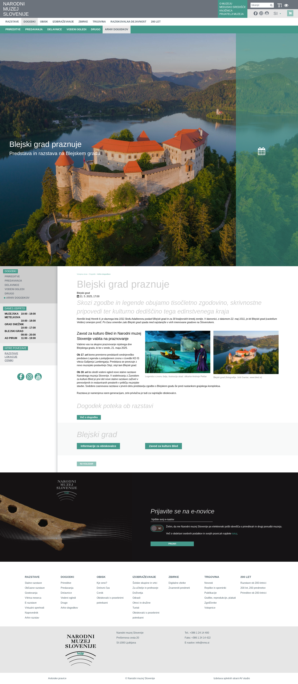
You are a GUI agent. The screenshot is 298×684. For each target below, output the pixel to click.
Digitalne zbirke (177, 583)
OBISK (101, 576)
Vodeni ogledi (68, 597)
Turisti (136, 607)
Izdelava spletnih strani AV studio (232, 678)
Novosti (208, 583)
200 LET (245, 576)
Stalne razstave (33, 583)
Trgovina (99, 21)
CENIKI (9, 360)
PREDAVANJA (34, 29)
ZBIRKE (174, 576)
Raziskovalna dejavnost (128, 21)
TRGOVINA (211, 576)
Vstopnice (209, 607)
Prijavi (172, 544)
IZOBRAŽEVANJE (144, 576)
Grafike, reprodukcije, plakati (220, 597)
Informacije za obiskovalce (98, 446)
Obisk (44, 21)
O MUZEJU (225, 3)
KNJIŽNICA (226, 10)
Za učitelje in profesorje (145, 588)
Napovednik (31, 612)
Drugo (64, 602)
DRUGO (95, 29)
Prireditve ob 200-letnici (253, 592)
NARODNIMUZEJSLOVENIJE (16, 9)
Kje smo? (102, 583)
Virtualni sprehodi (34, 607)
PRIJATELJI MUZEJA (231, 14)
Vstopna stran (82, 274)
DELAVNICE (54, 29)
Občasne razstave (35, 588)
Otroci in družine (142, 602)
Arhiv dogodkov (116, 29)
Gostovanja (31, 592)
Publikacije (210, 592)
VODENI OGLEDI (76, 29)
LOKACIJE (11, 357)
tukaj (234, 533)
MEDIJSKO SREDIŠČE (232, 7)
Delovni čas (103, 588)
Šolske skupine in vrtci (145, 583)
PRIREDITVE (13, 29)
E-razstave (31, 602)
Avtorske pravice (57, 678)
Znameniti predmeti (179, 588)
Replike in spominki (215, 588)
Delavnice (66, 592)
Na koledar (86, 464)
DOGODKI (67, 576)
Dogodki (29, 21)
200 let (156, 21)
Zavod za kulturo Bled (163, 446)
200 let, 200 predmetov (253, 588)
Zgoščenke (210, 602)
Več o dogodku (89, 417)
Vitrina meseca (33, 597)
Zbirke (83, 21)
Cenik (100, 592)
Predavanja (67, 588)
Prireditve (66, 583)
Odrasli (136, 597)
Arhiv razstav (32, 617)
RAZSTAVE (11, 353)
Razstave (12, 21)
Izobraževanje (63, 21)
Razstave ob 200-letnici (253, 583)
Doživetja (138, 592)
